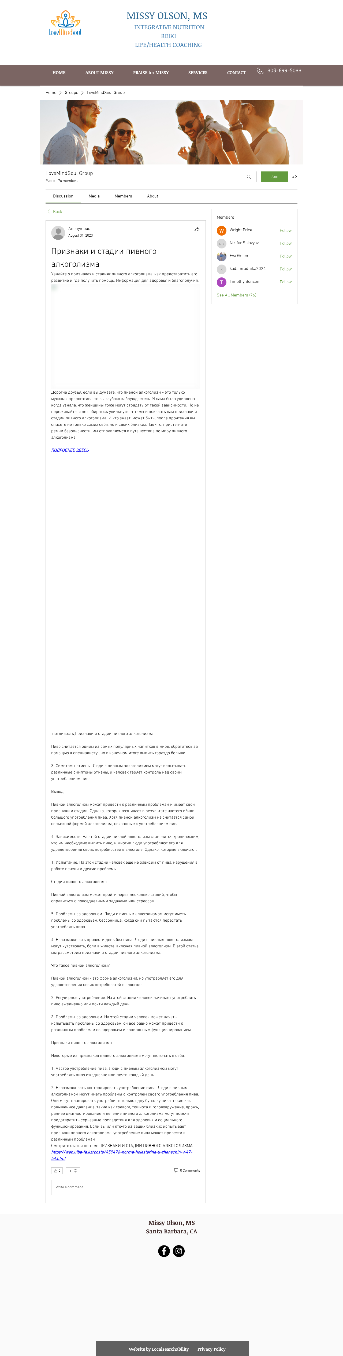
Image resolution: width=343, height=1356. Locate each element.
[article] (126, 711)
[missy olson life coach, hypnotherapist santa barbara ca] (179, 1251)
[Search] (249, 176)
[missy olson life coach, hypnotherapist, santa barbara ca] (164, 1251)
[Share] (197, 229)
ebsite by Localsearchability (161, 1349)
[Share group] (294, 176)
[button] (197, 72)
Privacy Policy (211, 1349)
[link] (63, 196)
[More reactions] (73, 1170)
